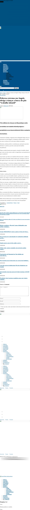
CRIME (7, 73)
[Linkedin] (2, 25)
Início (1, 92)
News (4, 92)
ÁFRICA (5, 64)
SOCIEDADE (9, 79)
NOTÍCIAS (5, 71)
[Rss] (5, 25)
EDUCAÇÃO (9, 75)
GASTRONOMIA (9, 76)
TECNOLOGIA (6, 82)
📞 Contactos (6, 84)
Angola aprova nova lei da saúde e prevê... (10, 243)
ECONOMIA (5, 68)
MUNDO (5, 70)
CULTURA (5, 65)
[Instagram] (1, 25)
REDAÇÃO (6, 105)
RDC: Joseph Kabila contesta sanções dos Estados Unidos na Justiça (14, 6)
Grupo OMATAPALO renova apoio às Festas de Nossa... (14, 231)
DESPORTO (5, 66)
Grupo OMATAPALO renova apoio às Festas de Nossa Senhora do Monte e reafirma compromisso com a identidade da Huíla (13, 21)
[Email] (3, 25)
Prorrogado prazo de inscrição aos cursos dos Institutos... (14, 260)
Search (16, 88)
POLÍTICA (5, 81)
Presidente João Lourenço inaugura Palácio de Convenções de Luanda (14, 3)
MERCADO (5, 69)
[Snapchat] (4, 25)
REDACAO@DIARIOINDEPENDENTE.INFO (13, 341)
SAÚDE (7, 78)
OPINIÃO (5, 80)
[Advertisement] (15, 45)
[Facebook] (0, 25)
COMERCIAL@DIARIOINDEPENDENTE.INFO (15, 339)
